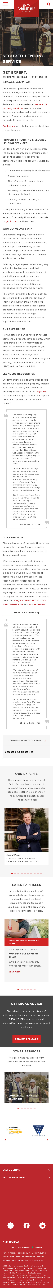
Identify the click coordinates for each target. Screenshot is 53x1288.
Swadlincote (16, 604)
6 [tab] (28, 874)
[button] (49, 4)
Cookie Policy (24, 1253)
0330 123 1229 (17, 1019)
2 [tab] (15, 874)
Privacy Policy (9, 1253)
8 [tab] (35, 874)
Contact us (9, 126)
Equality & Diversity (21, 1261)
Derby (15, 601)
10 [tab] (41, 874)
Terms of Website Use (25, 1257)
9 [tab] (38, 874)
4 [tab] (22, 874)
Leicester (25, 601)
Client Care (37, 1261)
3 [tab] (18, 874)
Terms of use (8, 1257)
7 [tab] (31, 874)
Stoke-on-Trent (37, 604)
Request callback (26, 1039)
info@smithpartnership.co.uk (22, 1023)
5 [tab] (25, 874)
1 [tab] (12, 874)
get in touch (12, 221)
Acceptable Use (39, 1253)
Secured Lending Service (19, 752)
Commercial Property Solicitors (25, 740)
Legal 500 (41, 392)
